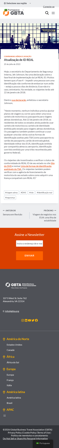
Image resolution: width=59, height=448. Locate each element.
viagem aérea (11, 192)
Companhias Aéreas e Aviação (17, 56)
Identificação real (44, 192)
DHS (23, 192)
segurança (10, 197)
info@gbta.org (12, 311)
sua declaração (19, 100)
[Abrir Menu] (53, 13)
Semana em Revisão (12, 212)
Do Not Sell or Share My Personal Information (25, 438)
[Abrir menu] (4, 415)
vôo (31, 192)
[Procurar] (47, 13)
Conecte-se (48, 6)
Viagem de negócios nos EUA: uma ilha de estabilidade (44, 215)
